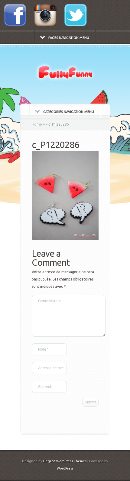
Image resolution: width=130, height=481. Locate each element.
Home (37, 124)
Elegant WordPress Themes (64, 461)
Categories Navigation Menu (68, 112)
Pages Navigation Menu (68, 38)
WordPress (65, 468)
